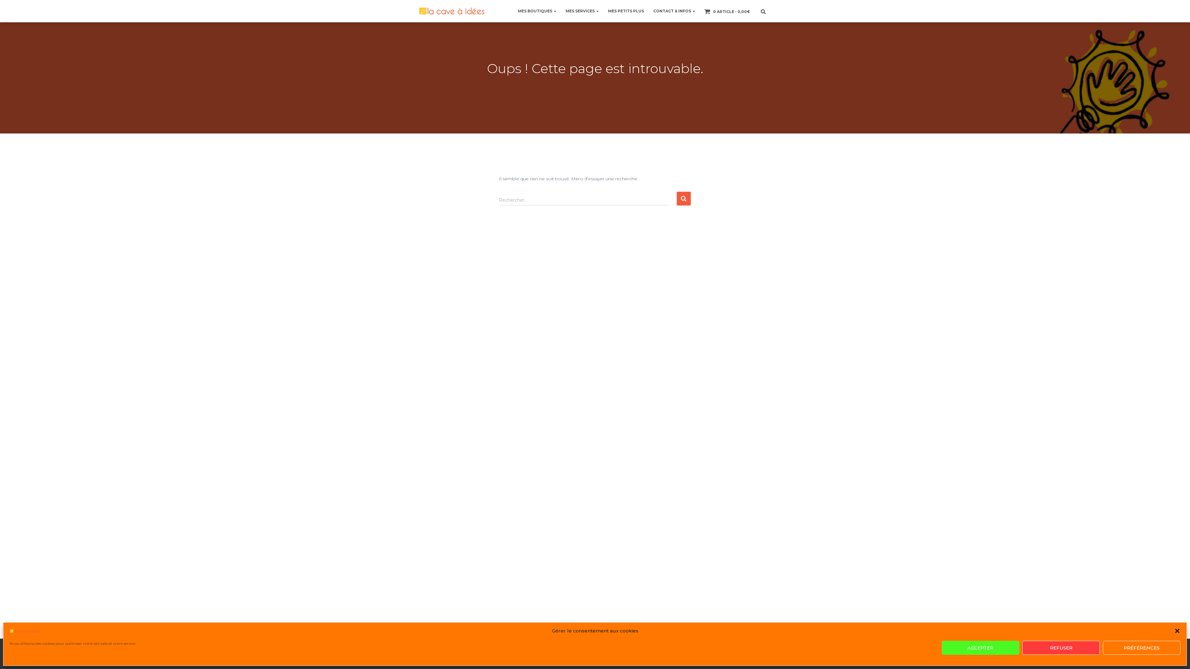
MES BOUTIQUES (535, 11)
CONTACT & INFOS (672, 11)
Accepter (980, 648)
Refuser (1061, 648)
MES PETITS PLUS (626, 11)
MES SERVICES (581, 11)
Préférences (1142, 648)
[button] (1177, 631)
